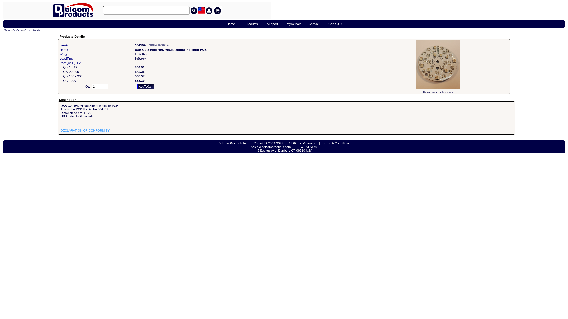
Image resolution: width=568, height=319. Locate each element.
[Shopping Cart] (217, 10)
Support (272, 24)
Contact (314, 24)
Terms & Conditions (336, 143)
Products (251, 24)
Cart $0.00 (335, 24)
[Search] (194, 10)
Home (231, 24)
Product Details (32, 30)
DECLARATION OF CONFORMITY (85, 130)
